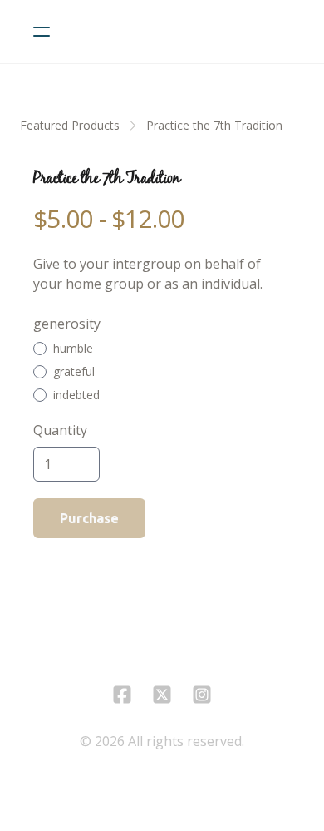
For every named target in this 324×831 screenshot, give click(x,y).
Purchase (89, 518)
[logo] (183, 31)
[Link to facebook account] (122, 695)
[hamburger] (41, 31)
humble (73, 348)
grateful (74, 371)
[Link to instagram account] (202, 695)
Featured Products (70, 125)
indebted (76, 395)
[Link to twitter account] (162, 695)
